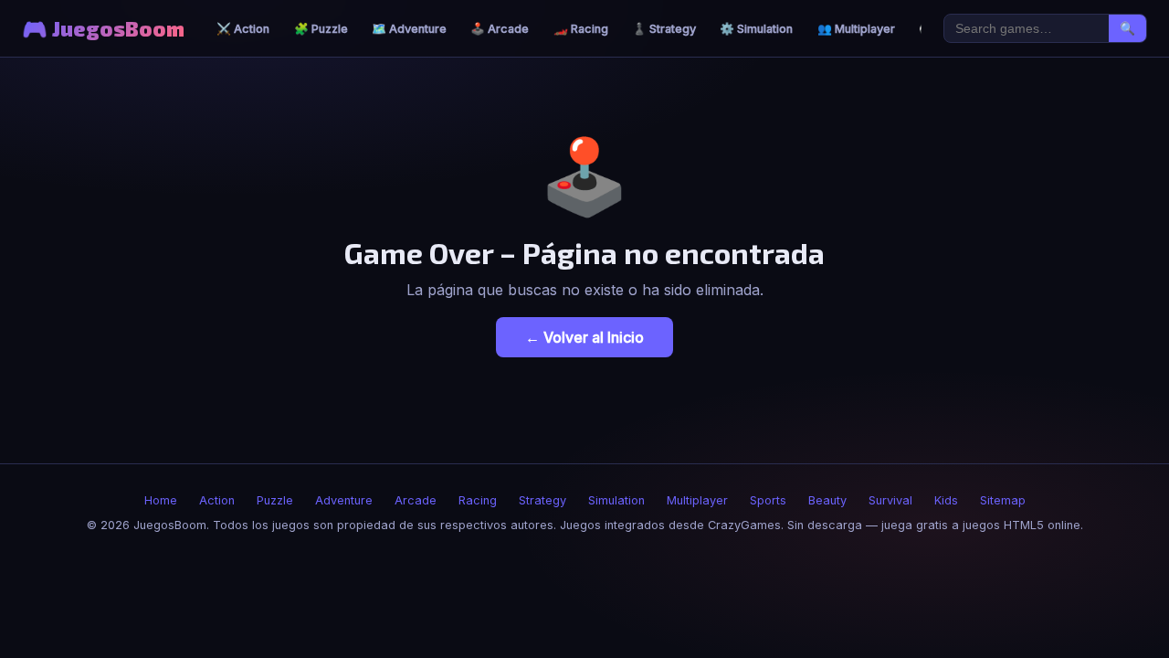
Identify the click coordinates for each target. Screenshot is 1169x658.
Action (217, 500)
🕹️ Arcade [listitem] (499, 29)
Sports (768, 500)
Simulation (616, 500)
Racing (477, 500)
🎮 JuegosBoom (103, 28)
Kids (946, 500)
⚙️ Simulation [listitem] (756, 29)
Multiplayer (697, 500)
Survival (890, 500)
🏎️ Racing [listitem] (580, 29)
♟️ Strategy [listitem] (664, 29)
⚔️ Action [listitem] (242, 29)
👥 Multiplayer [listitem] (856, 29)
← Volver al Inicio (584, 337)
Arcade (416, 500)
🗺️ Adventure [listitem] (409, 29)
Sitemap (1003, 500)
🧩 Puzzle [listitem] (321, 29)
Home (160, 500)
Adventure (344, 500)
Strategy (542, 500)
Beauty (827, 500)
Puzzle (275, 500)
